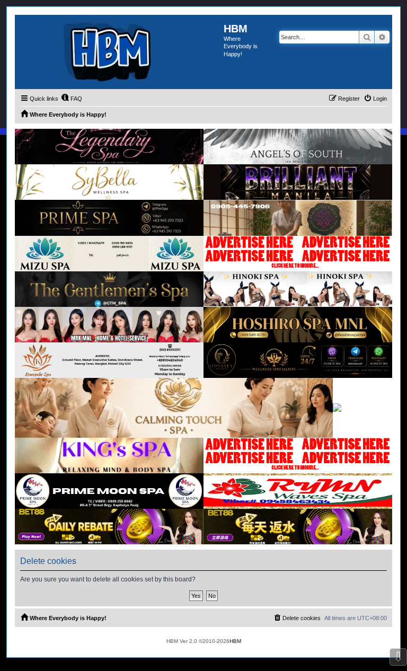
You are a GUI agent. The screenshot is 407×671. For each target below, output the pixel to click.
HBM (235, 641)
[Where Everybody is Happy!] (119, 52)
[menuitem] (71, 98)
